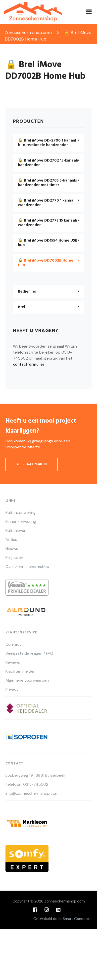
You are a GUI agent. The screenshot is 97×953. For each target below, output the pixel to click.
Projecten (14, 558)
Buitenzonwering (20, 513)
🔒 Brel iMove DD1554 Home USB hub (48, 242)
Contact (13, 644)
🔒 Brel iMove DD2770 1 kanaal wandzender (46, 202)
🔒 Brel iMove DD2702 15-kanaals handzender (48, 162)
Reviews (12, 662)
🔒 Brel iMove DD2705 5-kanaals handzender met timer (47, 182)
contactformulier (28, 364)
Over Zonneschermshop (27, 567)
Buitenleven (15, 531)
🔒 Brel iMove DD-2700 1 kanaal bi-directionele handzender (47, 142)
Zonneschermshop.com (64, 901)
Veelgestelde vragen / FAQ (29, 653)
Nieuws (11, 549)
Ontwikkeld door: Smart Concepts (62, 918)
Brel (21, 307)
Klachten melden (20, 671)
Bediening (27, 291)
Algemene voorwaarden (27, 680)
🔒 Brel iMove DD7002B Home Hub (45, 262)
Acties (11, 540)
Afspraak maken (31, 464)
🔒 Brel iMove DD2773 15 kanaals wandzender (48, 222)
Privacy (12, 689)
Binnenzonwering (20, 522)
